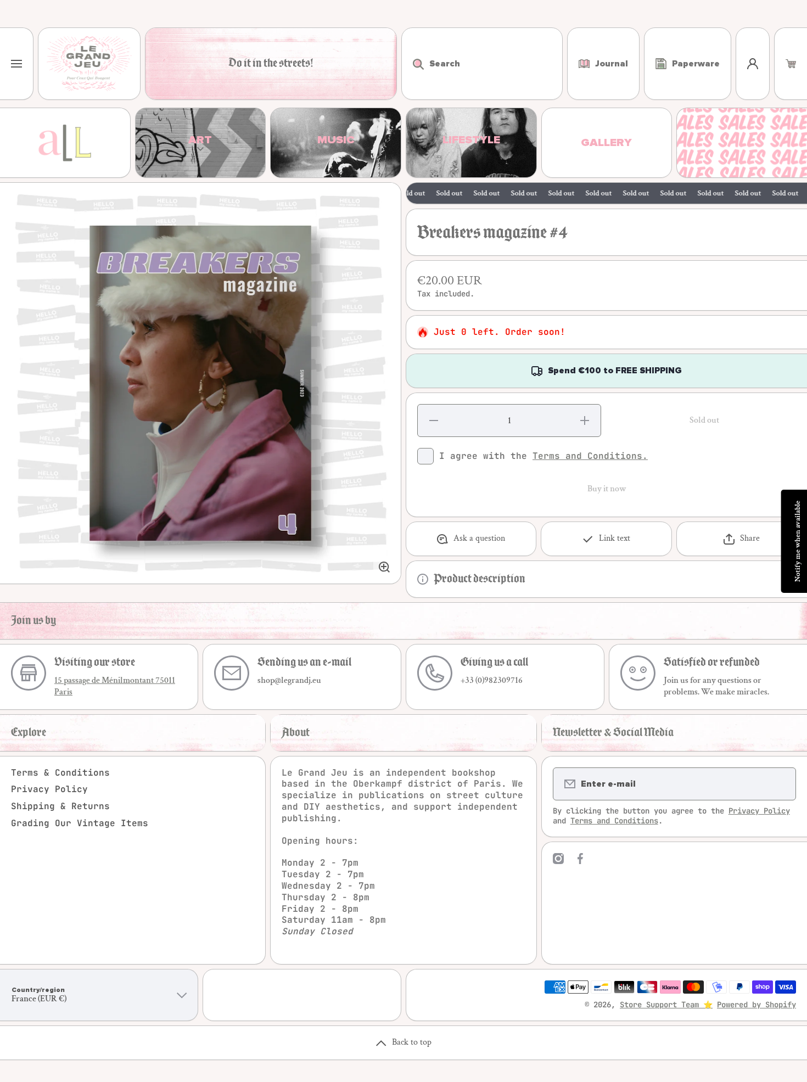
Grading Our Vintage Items (79, 823)
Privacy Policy (49, 789)
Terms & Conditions (60, 772)
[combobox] (482, 63)
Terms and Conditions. (590, 456)
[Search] (412, 63)
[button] (791, 63)
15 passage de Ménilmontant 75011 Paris (114, 686)
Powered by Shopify (756, 1005)
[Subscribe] (780, 783)
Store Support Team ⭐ (666, 1005)
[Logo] (89, 63)
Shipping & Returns (60, 806)
